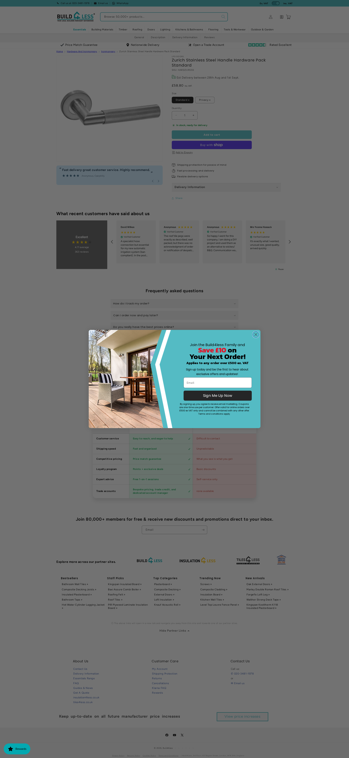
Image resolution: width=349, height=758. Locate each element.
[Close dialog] (256, 334)
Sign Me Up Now (217, 395)
